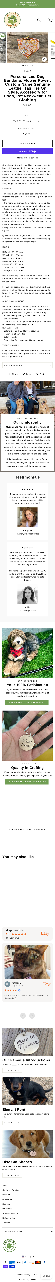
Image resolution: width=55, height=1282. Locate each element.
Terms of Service (10, 1213)
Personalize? (26, 128)
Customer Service (10, 1190)
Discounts (7, 1195)
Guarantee (7, 1199)
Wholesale (7, 1209)
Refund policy (8, 1218)
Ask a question (13, 365)
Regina (21, 983)
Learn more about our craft (27, 782)
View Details (12, 1070)
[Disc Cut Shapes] (27, 1144)
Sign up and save (12, 1231)
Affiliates (6, 1223)
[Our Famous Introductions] (27, 1042)
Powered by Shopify (27, 1280)
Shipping (6, 1204)
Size (26, 115)
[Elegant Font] (27, 1091)
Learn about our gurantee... (27, 702)
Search (5, 1185)
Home (26, 71)
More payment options (27, 158)
